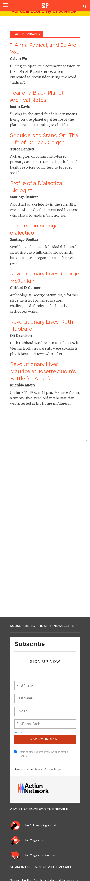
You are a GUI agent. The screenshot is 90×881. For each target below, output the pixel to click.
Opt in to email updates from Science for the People (43, 753)
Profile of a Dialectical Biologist (36, 186)
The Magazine (33, 840)
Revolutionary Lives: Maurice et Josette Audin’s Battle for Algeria (43, 371)
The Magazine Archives (40, 855)
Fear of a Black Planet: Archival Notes (37, 96)
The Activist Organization (42, 825)
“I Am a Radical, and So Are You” (43, 48)
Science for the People (48, 769)
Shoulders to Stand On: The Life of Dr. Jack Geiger (44, 138)
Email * (21, 708)
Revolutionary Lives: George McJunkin (44, 277)
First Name (24, 683)
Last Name (24, 696)
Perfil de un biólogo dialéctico (34, 229)
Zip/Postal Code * (29, 721)
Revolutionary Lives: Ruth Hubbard (41, 325)
